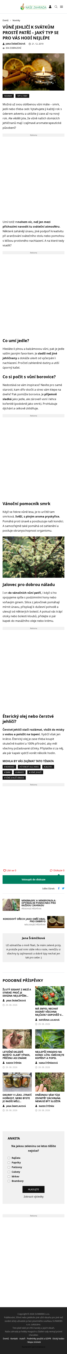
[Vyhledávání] (56, 6)
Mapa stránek (34, 1342)
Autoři (22, 1338)
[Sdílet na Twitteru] (63, 889)
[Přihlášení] (50, 6)
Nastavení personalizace (33, 1346)
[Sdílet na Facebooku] (59, 889)
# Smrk (7, 772)
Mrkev (15, 1176)
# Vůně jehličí (35, 772)
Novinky (8, 96)
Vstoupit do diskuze (33, 879)
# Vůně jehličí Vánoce (14, 778)
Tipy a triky (22, 96)
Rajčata (16, 1158)
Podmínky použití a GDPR (39, 1338)
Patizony (17, 1167)
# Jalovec (48, 767)
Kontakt (14, 1338)
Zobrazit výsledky (33, 1196)
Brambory (18, 1181)
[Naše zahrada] (34, 6)
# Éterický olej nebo (29, 767)
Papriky (16, 1162)
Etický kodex (58, 1338)
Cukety (16, 1171)
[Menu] (61, 7)
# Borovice (9, 767)
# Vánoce (19, 772)
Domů (6, 1338)
